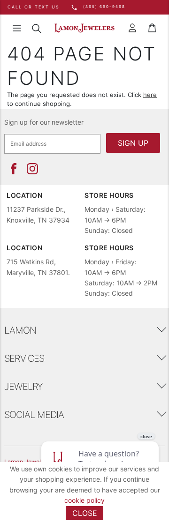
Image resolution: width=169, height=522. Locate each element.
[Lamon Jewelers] (84, 28)
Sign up (133, 143)
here (150, 94)
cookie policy (84, 500)
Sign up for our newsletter (44, 122)
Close (84, 513)
